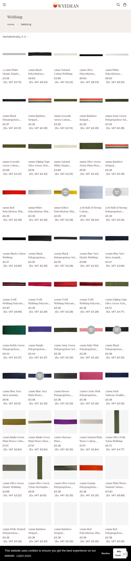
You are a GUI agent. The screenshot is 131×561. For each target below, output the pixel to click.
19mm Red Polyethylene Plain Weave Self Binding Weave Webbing (13, 209)
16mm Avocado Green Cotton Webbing (62, 118)
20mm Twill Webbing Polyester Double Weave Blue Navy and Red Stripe (13, 301)
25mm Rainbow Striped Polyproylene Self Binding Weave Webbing (64, 531)
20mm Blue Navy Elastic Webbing (89, 255)
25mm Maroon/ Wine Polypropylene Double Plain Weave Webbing (65, 439)
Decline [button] (106, 553)
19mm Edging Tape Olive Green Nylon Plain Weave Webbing (39, 163)
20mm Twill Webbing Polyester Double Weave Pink (39, 301)
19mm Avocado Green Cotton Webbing (11, 163)
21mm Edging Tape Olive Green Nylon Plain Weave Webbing (116, 301)
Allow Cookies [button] (119, 553)
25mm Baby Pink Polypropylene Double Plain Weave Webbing (91, 347)
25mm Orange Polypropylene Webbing (88, 485)
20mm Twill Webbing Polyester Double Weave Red (64, 301)
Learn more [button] (23, 555)
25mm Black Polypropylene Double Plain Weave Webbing (116, 347)
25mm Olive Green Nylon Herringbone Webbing (39, 485)
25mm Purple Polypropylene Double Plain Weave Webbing (39, 347)
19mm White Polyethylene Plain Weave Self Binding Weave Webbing (39, 209)
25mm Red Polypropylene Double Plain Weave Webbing (116, 531)
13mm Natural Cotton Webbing (63, 71)
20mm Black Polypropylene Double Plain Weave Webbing (39, 255)
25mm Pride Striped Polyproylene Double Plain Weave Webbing (14, 531)
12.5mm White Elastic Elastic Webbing (11, 72)
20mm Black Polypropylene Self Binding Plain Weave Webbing (65, 255)
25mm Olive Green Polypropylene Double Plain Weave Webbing (65, 485)
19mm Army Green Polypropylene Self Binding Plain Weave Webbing (116, 118)
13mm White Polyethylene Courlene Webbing (115, 72)
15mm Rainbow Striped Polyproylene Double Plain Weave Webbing (39, 118)
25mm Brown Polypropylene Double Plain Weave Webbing (65, 393)
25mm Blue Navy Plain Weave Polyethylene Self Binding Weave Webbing (38, 393)
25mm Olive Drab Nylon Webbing (115, 439)
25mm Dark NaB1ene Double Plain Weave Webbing (114, 393)
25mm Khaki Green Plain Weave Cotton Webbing (14, 439)
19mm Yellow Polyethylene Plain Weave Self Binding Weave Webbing (65, 209)
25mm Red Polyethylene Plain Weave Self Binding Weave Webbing (90, 531)
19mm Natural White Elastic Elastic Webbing (63, 163)
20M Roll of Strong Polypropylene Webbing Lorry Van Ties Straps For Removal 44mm (116, 209)
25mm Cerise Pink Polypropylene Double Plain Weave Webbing (91, 393)
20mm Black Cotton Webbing (14, 255)
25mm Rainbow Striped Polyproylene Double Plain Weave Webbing (39, 531)
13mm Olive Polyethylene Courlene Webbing (90, 72)
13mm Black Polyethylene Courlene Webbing (38, 72)
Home (10, 24)
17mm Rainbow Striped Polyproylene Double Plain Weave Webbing (91, 118)
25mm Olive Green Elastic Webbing (13, 485)
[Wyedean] (65, 4)
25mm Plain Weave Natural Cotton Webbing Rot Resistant (115, 485)
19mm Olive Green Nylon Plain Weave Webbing (90, 163)
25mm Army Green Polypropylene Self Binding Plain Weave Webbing (65, 347)
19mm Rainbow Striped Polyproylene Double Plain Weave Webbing (116, 163)
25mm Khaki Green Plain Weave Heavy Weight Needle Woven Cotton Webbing (39, 439)
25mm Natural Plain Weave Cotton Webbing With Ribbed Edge (91, 439)
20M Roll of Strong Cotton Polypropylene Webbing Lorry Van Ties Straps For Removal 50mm (90, 209)
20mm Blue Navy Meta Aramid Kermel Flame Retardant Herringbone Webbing (115, 255)
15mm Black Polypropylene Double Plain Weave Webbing (14, 118)
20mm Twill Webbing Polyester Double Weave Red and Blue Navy (90, 301)
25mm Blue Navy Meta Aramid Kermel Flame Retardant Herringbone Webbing (12, 393)
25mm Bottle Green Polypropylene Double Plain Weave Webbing (14, 347)
